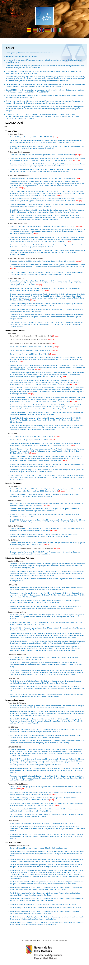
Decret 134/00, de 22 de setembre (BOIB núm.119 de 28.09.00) (32, 436)
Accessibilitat (26, 940)
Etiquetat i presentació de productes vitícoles (21, 57)
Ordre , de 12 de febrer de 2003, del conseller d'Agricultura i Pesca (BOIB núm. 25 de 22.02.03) (43, 226)
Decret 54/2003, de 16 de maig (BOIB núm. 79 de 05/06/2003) (31, 137)
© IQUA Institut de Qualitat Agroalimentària (53, 940)
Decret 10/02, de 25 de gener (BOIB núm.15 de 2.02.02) (29, 440)
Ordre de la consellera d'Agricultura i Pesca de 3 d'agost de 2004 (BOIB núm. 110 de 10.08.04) (42, 178)
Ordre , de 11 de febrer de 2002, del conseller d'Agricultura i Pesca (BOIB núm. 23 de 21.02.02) (43, 261)
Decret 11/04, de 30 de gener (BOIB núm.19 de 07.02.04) (29, 354)
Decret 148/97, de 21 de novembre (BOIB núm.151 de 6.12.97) (31, 347)
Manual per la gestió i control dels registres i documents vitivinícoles (30, 53)
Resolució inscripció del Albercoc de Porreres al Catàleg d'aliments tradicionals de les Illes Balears (43, 904)
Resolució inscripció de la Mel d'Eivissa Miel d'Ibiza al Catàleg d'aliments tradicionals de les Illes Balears (45, 908)
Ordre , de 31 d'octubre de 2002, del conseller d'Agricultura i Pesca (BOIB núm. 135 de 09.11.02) (43, 823)
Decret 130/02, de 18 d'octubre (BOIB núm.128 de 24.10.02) (30, 350)
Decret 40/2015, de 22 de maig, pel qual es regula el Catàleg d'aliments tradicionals (38, 848)
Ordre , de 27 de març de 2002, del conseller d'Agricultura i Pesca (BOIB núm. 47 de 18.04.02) (42, 155)
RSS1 (34, 940)
